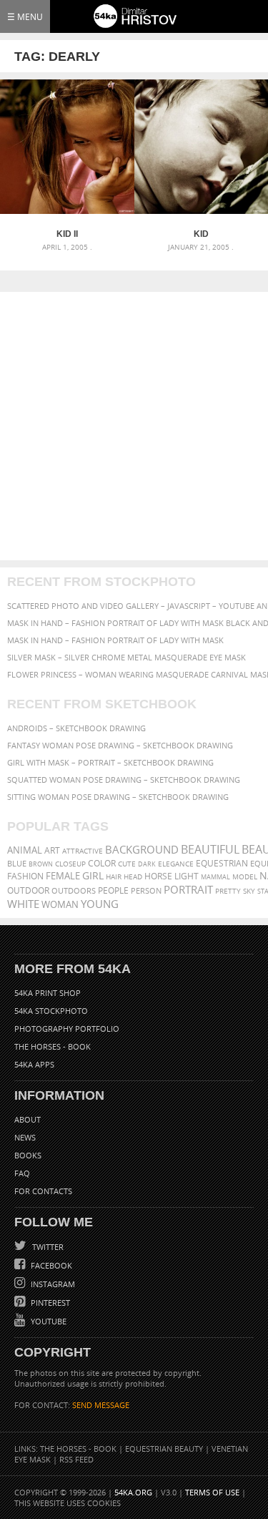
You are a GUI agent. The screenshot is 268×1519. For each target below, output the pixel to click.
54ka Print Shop (47, 992)
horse (158, 876)
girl (93, 875)
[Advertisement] (134, 426)
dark (147, 864)
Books (27, 1155)
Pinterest (49, 1302)
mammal (215, 876)
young (100, 904)
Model (244, 876)
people (113, 890)
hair (113, 876)
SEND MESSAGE (100, 1405)
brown (41, 864)
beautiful (210, 849)
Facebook (50, 1265)
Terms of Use (212, 1492)
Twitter (47, 1246)
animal (24, 850)
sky (249, 891)
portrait (188, 889)
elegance (176, 864)
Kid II (67, 234)
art (52, 850)
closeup (70, 864)
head (133, 876)
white (23, 904)
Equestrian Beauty (164, 1448)
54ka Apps (34, 1064)
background (142, 849)
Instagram (52, 1284)
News (25, 1137)
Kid (201, 234)
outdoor (28, 890)
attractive (82, 851)
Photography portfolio (66, 1028)
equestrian (222, 863)
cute (127, 864)
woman (60, 905)
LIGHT (186, 876)
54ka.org (133, 1492)
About (27, 1119)
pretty (228, 891)
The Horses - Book (52, 1046)
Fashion (25, 876)
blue (16, 863)
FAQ (22, 1173)
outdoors (73, 891)
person (146, 890)
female (63, 876)
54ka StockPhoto (51, 1010)
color (102, 863)
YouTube (47, 1321)
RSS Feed (76, 1459)
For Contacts (43, 1191)
